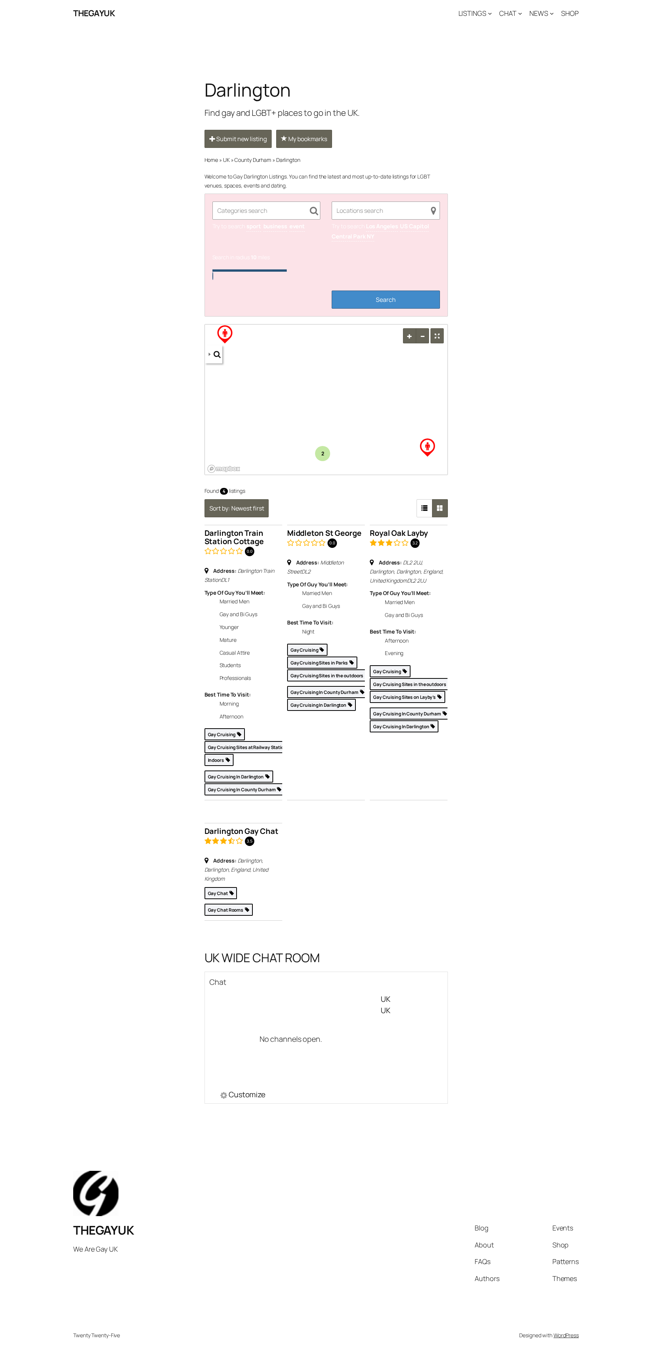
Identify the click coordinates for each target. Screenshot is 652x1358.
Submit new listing (240, 139)
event (297, 226)
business (275, 226)
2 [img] (322, 453)
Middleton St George (324, 533)
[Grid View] (440, 508)
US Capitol (414, 226)
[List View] (424, 508)
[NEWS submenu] (552, 13)
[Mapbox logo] (223, 468)
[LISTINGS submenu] (490, 13)
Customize (247, 1095)
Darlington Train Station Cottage (234, 537)
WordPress (566, 1335)
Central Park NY (353, 236)
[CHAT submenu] (520, 13)
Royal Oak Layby (399, 533)
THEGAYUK (94, 13)
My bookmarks (307, 139)
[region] (326, 400)
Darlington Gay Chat (241, 831)
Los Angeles (382, 226)
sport (253, 226)
